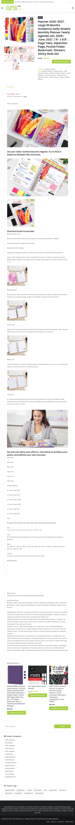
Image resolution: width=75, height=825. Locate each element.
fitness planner (53, 790)
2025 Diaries (9, 743)
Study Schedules (43, 77)
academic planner (9, 790)
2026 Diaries (9, 754)
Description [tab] (10, 87)
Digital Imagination (53, 819)
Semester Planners (50, 75)
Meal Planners (9, 771)
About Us (54, 821)
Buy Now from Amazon (61, 61)
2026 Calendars (10, 751)
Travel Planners (9, 774)
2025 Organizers (10, 745)
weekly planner (39, 793)
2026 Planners (9, 760)
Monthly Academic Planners (58, 73)
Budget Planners (10, 765)
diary (45, 790)
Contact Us (61, 821)
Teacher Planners (54, 77)
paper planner (8, 793)
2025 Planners (9, 748)
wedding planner (28, 793)
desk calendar (37, 790)
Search (62, 726)
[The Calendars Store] (14, 8)
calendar (29, 790)
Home (48, 821)
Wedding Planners (10, 777)
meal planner (62, 790)
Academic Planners (49, 69)
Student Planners (62, 75)
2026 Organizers (10, 757)
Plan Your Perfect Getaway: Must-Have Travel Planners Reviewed (33, 2)
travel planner (18, 793)
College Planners (58, 71)
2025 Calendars (10, 740)
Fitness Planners (10, 768)
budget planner (21, 790)
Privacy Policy (69, 821)
